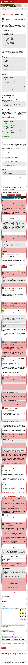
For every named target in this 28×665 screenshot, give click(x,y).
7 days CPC (20, 492)
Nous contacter (11, 654)
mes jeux (4, 267)
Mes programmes (11, 195)
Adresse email (4, 601)
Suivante (15, 184)
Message (3, 606)
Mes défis (18, 195)
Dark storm (7, 523)
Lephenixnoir (8, 288)
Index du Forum (4, 14)
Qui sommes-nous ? (19, 654)
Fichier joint (4, 628)
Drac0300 (7, 545)
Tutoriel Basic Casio (17, 493)
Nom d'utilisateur (5, 596)
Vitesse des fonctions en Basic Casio (9, 492)
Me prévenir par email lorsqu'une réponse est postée (13, 634)
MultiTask (12, 270)
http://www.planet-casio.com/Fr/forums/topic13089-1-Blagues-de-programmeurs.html (13, 348)
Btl (5, 254)
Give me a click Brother (10, 496)
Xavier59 (7, 216)
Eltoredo (7, 201)
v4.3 (7, 653)
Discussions (11, 14)
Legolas (7, 187)
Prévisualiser (23, 619)
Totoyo (6, 466)
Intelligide (7, 19)
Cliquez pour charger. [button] (4, 9)
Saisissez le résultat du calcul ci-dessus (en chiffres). (12, 639)
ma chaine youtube (11, 265)
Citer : (3, 189)
